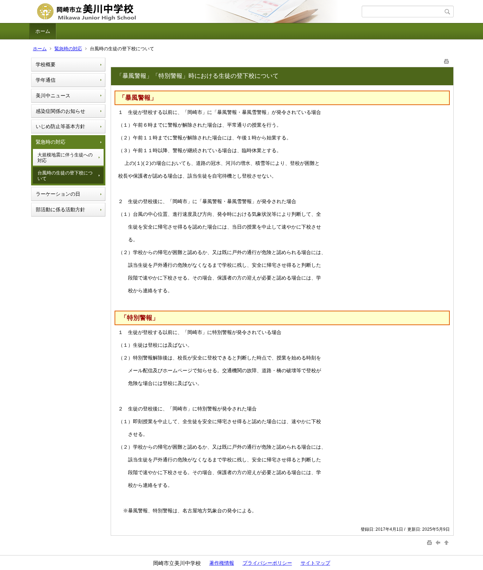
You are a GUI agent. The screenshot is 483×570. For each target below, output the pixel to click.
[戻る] (439, 542)
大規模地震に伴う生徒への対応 (65, 157)
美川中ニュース (53, 95)
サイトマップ (315, 563)
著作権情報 (221, 563)
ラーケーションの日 (58, 194)
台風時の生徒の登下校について (65, 175)
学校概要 (46, 64)
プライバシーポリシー (267, 563)
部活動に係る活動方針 (60, 209)
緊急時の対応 (68, 48)
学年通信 (46, 80)
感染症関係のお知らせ (60, 111)
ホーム (42, 31)
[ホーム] (196, 11)
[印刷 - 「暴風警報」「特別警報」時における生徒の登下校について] (446, 60)
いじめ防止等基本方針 (60, 126)
